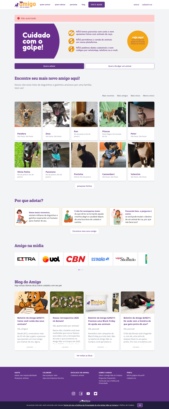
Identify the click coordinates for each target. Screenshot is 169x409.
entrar (137, 4)
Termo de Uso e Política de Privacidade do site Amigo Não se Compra (90, 405)
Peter (133, 133)
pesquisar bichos (84, 186)
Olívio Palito (23, 171)
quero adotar (60, 4)
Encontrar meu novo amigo (84, 231)
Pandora (21, 133)
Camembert (108, 174)
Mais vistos (135, 95)
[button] (80, 269)
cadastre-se (147, 4)
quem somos (45, 4)
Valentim (135, 174)
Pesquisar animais (22, 378)
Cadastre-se (131, 378)
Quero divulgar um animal (119, 66)
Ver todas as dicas (84, 355)
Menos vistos (148, 95)
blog (83, 4)
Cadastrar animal (77, 375)
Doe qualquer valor (50, 375)
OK (140, 405)
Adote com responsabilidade (26, 375)
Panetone (51, 171)
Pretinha (78, 174)
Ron (76, 131)
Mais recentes (108, 95)
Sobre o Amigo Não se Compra (110, 375)
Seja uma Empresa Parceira (53, 378)
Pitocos (106, 131)
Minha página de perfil (135, 375)
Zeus (48, 133)
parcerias (73, 4)
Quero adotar (49, 66)
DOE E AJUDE (96, 4)
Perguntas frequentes (107, 378)
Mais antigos (122, 95)
